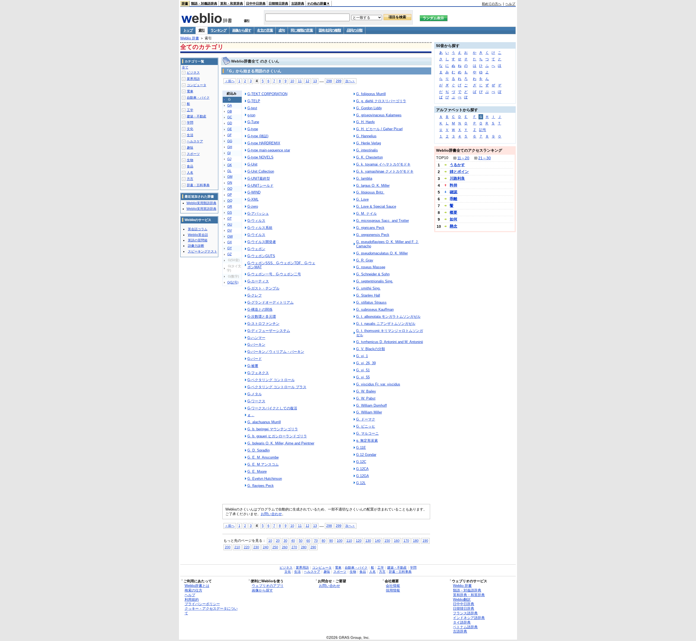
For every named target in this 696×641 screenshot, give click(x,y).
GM (229, 177)
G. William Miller (369, 412)
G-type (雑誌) (257, 136)
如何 (453, 219)
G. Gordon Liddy (369, 108)
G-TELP (253, 101)
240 (266, 547)
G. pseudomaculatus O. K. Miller (382, 253)
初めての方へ (491, 4)
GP (229, 195)
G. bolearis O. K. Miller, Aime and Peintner (280, 443)
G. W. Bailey (366, 391)
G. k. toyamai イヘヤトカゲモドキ (383, 164)
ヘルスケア (195, 141)
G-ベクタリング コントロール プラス (276, 387)
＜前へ (230, 81)
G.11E (361, 448)
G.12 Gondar (366, 455)
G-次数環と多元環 (261, 317)
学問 (190, 123)
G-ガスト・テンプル (263, 288)
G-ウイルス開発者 (261, 242)
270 (294, 547)
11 (300, 81)
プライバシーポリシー (202, 604)
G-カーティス (258, 281)
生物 (190, 160)
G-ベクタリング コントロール (271, 380)
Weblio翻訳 (462, 600)
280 (304, 547)
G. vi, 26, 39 (366, 363)
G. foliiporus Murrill (371, 94)
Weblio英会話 (198, 235)
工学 (190, 110)
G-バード (254, 359)
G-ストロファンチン (263, 324)
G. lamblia (364, 178)
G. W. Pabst (365, 398)
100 (340, 540)
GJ (229, 159)
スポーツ (193, 154)
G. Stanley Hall (368, 295)
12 (307, 81)
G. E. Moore (257, 471)
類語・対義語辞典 (204, 3)
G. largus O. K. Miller (373, 185)
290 (313, 547)
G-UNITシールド (260, 185)
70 (316, 540)
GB (229, 111)
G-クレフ (254, 295)
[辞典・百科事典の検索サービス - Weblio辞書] (206, 21)
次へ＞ (350, 81)
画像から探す (241, 30)
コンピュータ (196, 85)
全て (185, 67)
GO (229, 189)
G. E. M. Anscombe (263, 457)
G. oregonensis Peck (372, 235)
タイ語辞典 (462, 622)
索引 (201, 30)
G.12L (361, 483)
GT (229, 218)
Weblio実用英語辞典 (201, 209)
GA (229, 105)
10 (292, 81)
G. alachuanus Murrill (264, 422)
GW (230, 236)
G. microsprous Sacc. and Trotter (382, 221)
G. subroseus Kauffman (375, 309)
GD (229, 123)
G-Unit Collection (260, 171)
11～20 (463, 158)
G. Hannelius (366, 136)
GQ (229, 201)
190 (425, 540)
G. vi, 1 (362, 356)
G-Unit (252, 164)
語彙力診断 (196, 246)
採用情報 (393, 590)
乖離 (453, 199)
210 (237, 547)
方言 (190, 179)
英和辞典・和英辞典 (469, 595)
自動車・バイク (198, 97)
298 (329, 81)
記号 (482, 130)
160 (397, 540)
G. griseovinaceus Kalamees (379, 115)
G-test (252, 108)
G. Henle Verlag (368, 143)
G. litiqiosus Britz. (370, 192)
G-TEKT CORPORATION (267, 94)
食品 (190, 166)
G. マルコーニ (367, 433)
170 (406, 540)
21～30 (484, 158)
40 (293, 540)
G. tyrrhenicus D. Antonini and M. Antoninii (389, 342)
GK (229, 165)
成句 (281, 30)
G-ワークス (256, 401)
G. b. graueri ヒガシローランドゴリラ (277, 436)
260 (285, 547)
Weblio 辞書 (189, 38)
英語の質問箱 (197, 240)
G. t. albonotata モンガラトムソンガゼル (388, 317)
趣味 (190, 148)
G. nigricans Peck (370, 228)
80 (323, 540)
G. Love (362, 199)
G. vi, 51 (363, 370)
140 (378, 540)
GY (229, 248)
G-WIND (253, 192)
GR (229, 207)
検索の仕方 (193, 590)
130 (368, 540)
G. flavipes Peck (260, 486)
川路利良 (457, 178)
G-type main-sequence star (268, 150)
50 (301, 540)
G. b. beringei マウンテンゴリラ (272, 429)
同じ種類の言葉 (302, 30)
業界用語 (193, 79)
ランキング (218, 30)
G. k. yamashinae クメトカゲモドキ (385, 171)
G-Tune (253, 122)
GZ (229, 254)
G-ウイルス (256, 235)
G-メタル (254, 394)
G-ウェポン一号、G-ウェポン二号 (274, 274)
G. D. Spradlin (258, 450)
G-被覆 (252, 366)
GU (229, 224)
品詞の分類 (355, 30)
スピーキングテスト (202, 251)
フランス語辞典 (465, 613)
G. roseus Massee (370, 267)
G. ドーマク (365, 419)
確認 (453, 192)
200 (228, 547)
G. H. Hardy (365, 122)
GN (229, 183)
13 (315, 81)
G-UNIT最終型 (258, 178)
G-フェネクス (258, 373)
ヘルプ (510, 4)
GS (229, 212)
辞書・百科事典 (198, 185)
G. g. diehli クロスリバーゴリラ (381, 101)
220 (247, 547)
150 (387, 540)
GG (229, 141)
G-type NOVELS (260, 157)
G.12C (361, 462)
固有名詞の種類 (330, 30)
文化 (190, 129)
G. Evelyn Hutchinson (264, 479)
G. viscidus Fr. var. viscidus (378, 384)
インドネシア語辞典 (469, 618)
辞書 (185, 3)
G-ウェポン (256, 249)
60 (308, 540)
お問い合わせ (271, 514)
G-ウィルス (256, 221)
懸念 (453, 226)
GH (229, 147)
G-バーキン (256, 345)
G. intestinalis (367, 150)
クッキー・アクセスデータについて (211, 610)
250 (275, 547)
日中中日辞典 (256, 3)
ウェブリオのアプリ (268, 586)
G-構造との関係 (259, 309)
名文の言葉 (265, 30)
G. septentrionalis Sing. (374, 281)
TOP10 (442, 157)
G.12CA (362, 469)
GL (229, 171)
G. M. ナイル (366, 213)
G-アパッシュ (258, 213)
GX (229, 242)
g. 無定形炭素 (367, 440)
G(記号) (232, 282)
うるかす (457, 165)
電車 (190, 91)
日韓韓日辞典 (278, 3)
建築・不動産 (196, 116)
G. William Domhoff (371, 405)
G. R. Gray (364, 260)
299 (338, 81)
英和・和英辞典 (231, 3)
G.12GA (362, 476)
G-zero (252, 206)
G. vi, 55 (363, 377)
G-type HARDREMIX (263, 143)
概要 (453, 212)
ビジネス (193, 72)
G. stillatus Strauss (371, 302)
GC (229, 117)
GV (229, 230)
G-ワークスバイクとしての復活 (272, 408)
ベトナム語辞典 (465, 627)
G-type (252, 129)
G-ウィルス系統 (259, 228)
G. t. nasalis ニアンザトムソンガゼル (385, 324)
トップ (188, 30)
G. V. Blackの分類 (370, 349)
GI (229, 153)
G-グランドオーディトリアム (270, 302)
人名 (190, 173)
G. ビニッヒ (365, 426)
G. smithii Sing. (368, 288)
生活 (190, 135)
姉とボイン (459, 171)
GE (229, 129)
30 (285, 540)
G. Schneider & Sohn (373, 274)
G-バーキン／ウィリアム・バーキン (275, 352)
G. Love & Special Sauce (376, 206)
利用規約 (192, 600)
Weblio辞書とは (197, 586)
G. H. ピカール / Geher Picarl (379, 129)
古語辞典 (297, 3)
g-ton (251, 115)
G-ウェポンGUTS (261, 256)
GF (229, 135)
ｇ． (250, 415)
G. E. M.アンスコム (263, 464)
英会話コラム (197, 229)
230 (256, 547)
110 (349, 540)
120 (359, 540)
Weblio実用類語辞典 (201, 203)
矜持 (453, 185)
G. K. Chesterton (369, 157)
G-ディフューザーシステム (268, 331)
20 (278, 540)
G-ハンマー (256, 338)
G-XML (253, 199)
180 (416, 540)
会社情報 (393, 586)
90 (331, 540)
